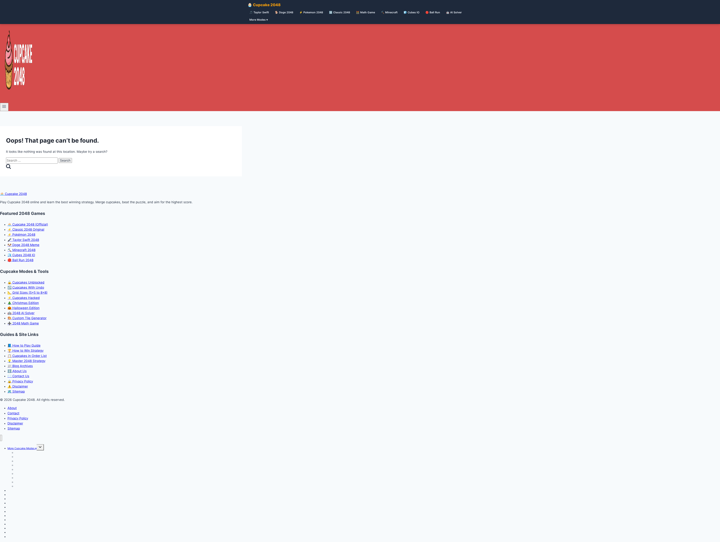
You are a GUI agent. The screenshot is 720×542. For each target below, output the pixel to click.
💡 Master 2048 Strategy (26, 361)
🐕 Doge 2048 (284, 12)
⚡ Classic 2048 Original (26, 229)
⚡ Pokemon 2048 (311, 12)
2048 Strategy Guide (20, 536)
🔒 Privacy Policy (20, 381)
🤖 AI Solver (454, 12)
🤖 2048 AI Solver (21, 313)
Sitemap (14, 428)
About (12, 408)
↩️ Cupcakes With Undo (26, 287)
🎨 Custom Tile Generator (27, 318)
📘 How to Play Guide (24, 345)
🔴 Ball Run (432, 12)
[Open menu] (4, 107)
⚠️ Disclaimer (18, 386)
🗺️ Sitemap (16, 391)
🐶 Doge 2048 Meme (23, 245)
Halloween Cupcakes (28, 486)
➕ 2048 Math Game (23, 323)
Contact (13, 413)
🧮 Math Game (365, 12)
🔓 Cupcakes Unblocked (26, 282)
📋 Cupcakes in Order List (27, 356)
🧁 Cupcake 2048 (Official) (28, 224)
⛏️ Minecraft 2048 (21, 250)
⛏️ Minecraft (389, 12)
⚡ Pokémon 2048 (21, 234)
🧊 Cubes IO (411, 12)
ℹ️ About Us (17, 371)
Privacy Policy (18, 418)
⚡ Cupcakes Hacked (24, 298)
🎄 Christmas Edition (23, 303)
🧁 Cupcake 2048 (264, 5)
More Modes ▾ (258, 19)
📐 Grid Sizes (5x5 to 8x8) (27, 292)
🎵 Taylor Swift (259, 12)
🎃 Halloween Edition (24, 308)
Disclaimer (15, 423)
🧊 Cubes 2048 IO (21, 255)
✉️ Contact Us (18, 376)
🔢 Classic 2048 (339, 12)
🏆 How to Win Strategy (26, 350)
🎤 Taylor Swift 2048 (23, 240)
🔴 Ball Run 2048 (20, 260)
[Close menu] (1, 438)
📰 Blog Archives (20, 366)
